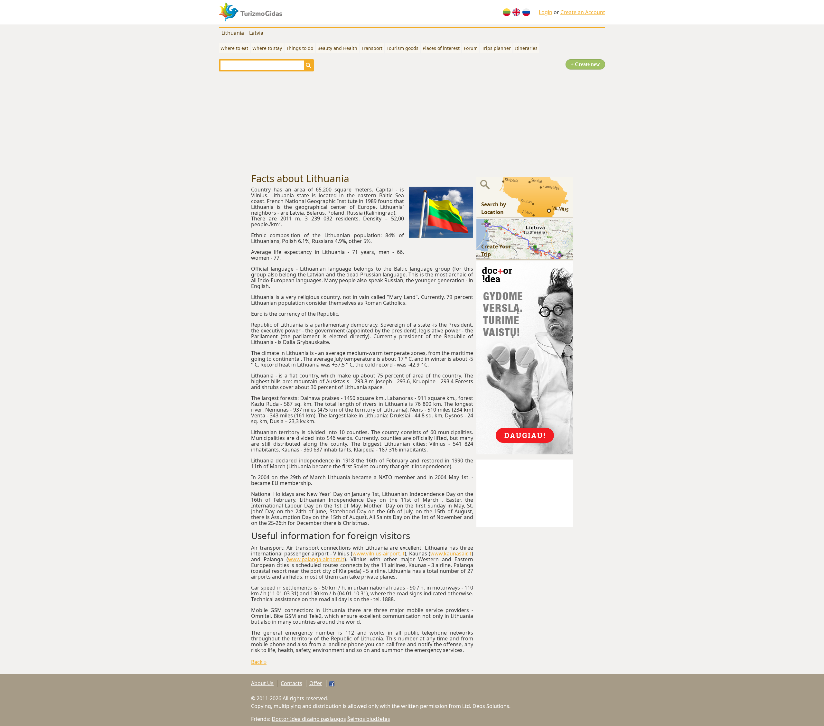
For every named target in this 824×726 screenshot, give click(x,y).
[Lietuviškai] (506, 12)
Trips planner (496, 48)
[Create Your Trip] (524, 238)
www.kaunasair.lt (451, 553)
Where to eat (234, 48)
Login (545, 12)
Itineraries (526, 48)
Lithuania (232, 32)
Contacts (291, 683)
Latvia (256, 32)
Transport (371, 48)
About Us (262, 683)
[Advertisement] (412, 122)
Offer (315, 683)
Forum (471, 48)
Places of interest (441, 48)
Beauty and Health (337, 48)
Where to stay (267, 48)
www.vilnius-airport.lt (378, 553)
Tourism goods (402, 48)
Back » (259, 662)
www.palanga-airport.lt (316, 559)
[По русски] (526, 12)
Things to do (299, 48)
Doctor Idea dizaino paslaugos (309, 718)
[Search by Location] (524, 196)
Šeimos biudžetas (368, 718)
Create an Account (582, 12)
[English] (516, 12)
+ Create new (585, 64)
